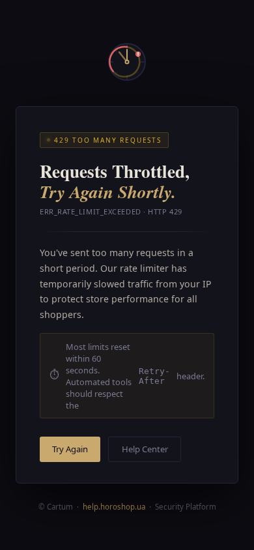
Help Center (145, 449)
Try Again (70, 449)
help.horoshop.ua (114, 507)
